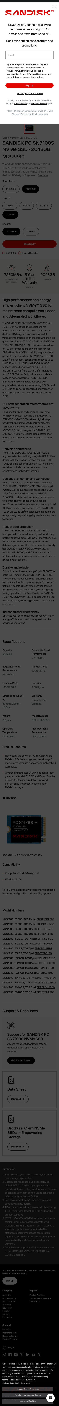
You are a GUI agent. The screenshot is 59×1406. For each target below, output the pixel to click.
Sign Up (29, 85)
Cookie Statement (22, 1383)
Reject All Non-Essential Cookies (28, 1395)
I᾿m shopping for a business (30, 93)
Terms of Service (39, 103)
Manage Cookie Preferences (27, 1389)
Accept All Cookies (28, 1401)
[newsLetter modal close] (54, 7)
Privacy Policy (20, 103)
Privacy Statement (38, 74)
